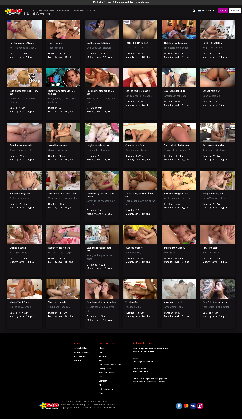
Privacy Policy (105, 369)
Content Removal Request (110, 364)
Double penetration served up (101, 302)
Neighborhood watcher (98, 145)
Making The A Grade (19, 302)
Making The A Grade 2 (175, 247)
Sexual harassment (57, 145)
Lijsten (102, 348)
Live (100, 352)
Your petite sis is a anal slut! (62, 193)
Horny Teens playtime (213, 193)
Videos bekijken (81, 348)
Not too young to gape (59, 247)
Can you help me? (211, 91)
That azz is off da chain (136, 43)
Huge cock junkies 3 (212, 43)
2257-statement (106, 389)
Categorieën (78, 10)
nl (203, 10)
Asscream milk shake (213, 145)
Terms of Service (106, 373)
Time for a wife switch (21, 145)
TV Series (103, 356)
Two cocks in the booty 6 (176, 145)
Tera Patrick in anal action (215, 302)
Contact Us (104, 381)
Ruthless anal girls (134, 247)
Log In (223, 10)
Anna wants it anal (173, 302)
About (101, 385)
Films (101, 360)
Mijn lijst (77, 360)
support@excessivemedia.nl (145, 361)
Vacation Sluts (132, 302)
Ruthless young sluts (20, 193)
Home (33, 10)
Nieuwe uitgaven (46, 10)
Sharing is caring (18, 247)
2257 (143, 379)
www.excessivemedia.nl (143, 351)
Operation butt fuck (134, 145)
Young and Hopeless (58, 302)
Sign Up (235, 10)
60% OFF (91, 10)
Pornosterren (63, 10)
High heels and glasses (175, 43)
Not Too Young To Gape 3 (22, 43)
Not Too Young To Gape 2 (137, 91)
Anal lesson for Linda (174, 91)
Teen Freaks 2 (55, 43)
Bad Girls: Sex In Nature (98, 43)
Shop (101, 393)
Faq (100, 377)
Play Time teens (211, 247)
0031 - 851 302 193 (141, 371)
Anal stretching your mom (176, 193)
